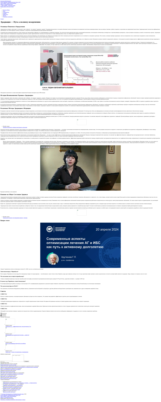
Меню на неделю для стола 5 (9, 391)
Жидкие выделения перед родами (8, 371)
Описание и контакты (7, 16)
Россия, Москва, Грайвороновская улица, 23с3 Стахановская (10, 3)
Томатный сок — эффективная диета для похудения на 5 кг (18, 326)
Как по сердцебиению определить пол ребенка (16, 343)
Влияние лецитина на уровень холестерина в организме (15, 127)
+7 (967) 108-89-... (8, 5)
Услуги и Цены (6, 10)
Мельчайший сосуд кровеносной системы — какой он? (17, 335)
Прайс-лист (5, 14)
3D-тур (4, 15)
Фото (4, 11)
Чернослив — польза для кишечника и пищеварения (17, 352)
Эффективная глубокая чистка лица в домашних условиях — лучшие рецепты (20, 382)
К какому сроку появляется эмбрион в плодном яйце (12, 373)
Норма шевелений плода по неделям (8, 364)
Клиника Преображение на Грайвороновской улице (13, 394)
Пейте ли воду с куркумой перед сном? (11, 389)
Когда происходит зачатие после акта (8, 378)
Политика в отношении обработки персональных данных (13, 399)
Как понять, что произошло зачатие (8, 376)
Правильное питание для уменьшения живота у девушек (15, 217)
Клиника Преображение (6, 1)
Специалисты (6, 12)
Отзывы (4, 13)
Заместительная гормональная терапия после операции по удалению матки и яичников (19, 367)
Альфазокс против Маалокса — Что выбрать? (13, 385)
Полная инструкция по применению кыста (12, 387)
